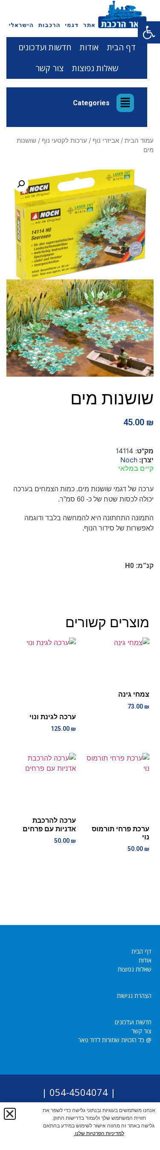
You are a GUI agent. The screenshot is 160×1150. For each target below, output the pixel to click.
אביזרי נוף (106, 140)
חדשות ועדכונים (44, 47)
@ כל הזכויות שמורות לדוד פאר (114, 1040)
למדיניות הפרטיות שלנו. (99, 1133)
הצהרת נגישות (134, 995)
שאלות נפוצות (95, 68)
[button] (149, 32)
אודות (89, 47)
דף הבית (121, 47)
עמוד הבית (139, 140)
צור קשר (49, 68)
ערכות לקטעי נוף (64, 140)
